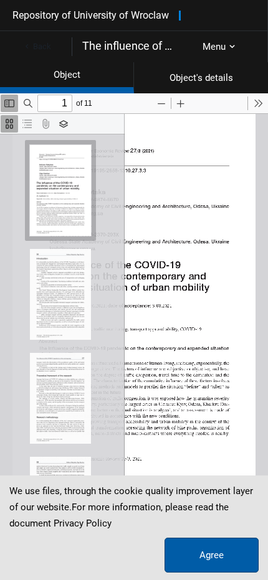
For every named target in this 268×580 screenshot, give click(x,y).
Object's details (201, 77)
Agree (211, 555)
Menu (214, 46)
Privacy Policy (83, 523)
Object (67, 74)
